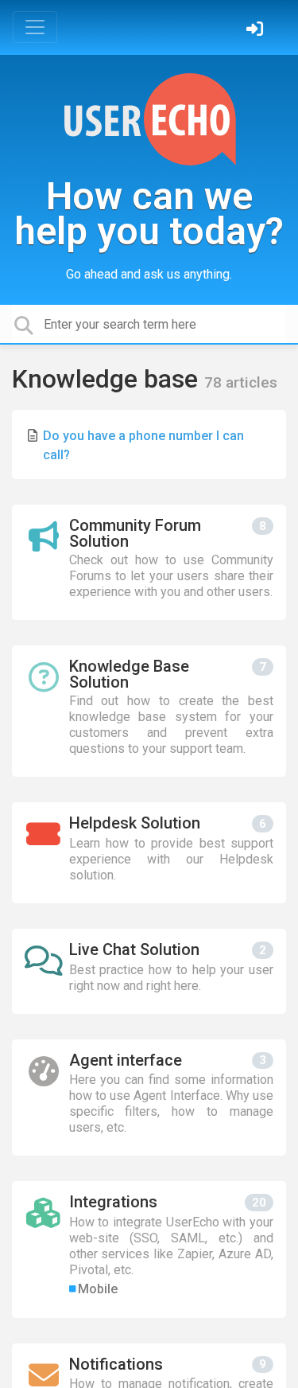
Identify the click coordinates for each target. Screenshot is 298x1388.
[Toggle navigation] (35, 27)
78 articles (240, 382)
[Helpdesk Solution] (149, 852)
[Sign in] (256, 30)
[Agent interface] (149, 1097)
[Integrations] (149, 1249)
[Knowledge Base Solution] (149, 711)
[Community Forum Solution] (149, 562)
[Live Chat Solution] (149, 971)
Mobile (98, 1288)
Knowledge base (108, 379)
